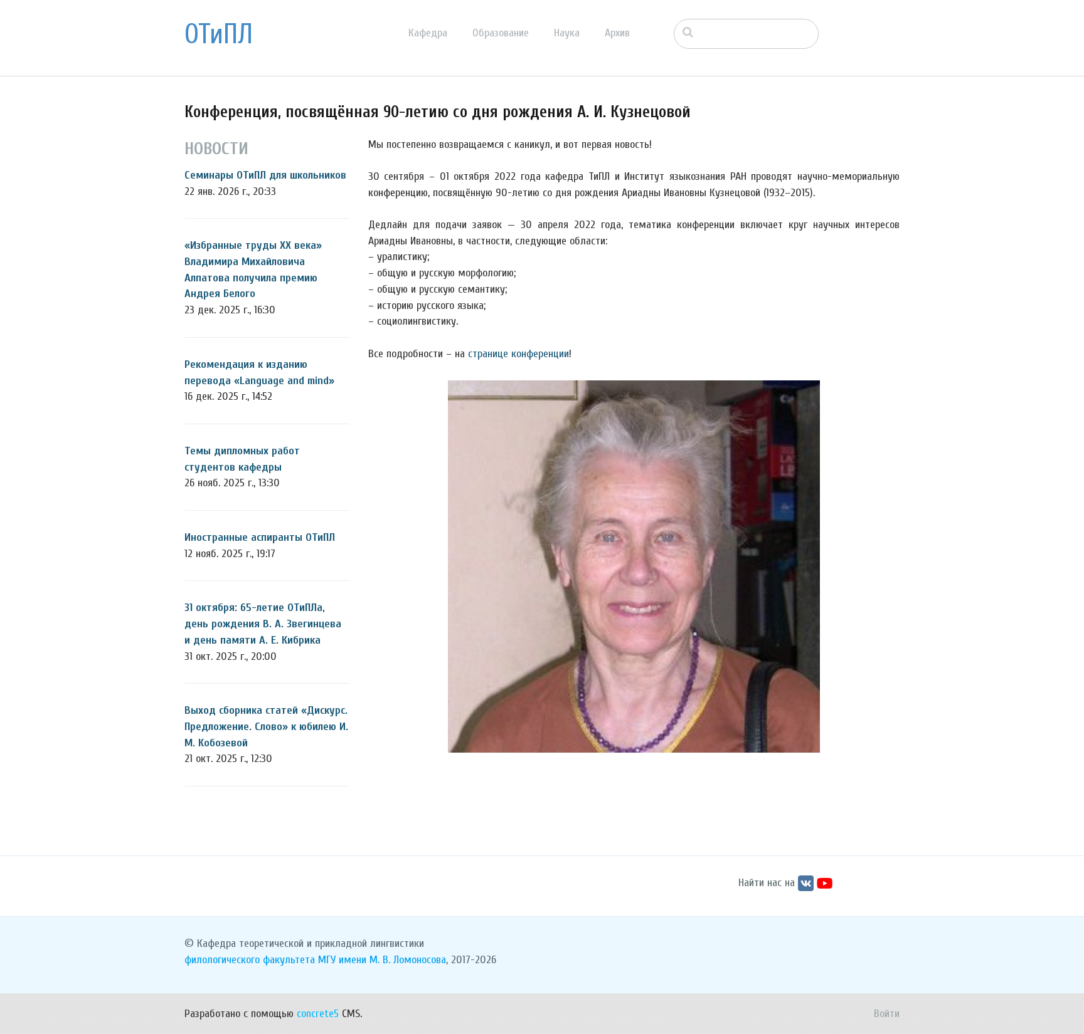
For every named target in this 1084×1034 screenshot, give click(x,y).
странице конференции (518, 353)
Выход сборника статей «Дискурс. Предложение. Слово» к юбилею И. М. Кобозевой (266, 726)
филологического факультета (249, 959)
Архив (617, 32)
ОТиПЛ (218, 34)
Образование (500, 32)
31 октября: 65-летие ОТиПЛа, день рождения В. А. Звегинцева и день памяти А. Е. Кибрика (262, 623)
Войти (887, 1013)
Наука (567, 32)
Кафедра (427, 32)
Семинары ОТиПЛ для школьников (265, 175)
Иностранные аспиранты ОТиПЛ (259, 537)
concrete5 (318, 1013)
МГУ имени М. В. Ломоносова (382, 959)
